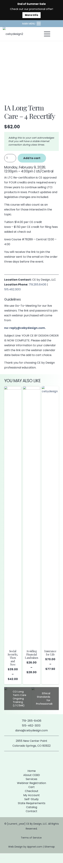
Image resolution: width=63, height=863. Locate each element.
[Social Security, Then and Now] (12, 516)
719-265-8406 (31, 721)
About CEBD (31, 775)
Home (31, 771)
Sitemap (49, 846)
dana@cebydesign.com (31, 730)
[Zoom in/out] (1, 853)
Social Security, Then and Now (13, 657)
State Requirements (31, 803)
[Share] (7, 853)
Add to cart (31, 158)
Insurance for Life (50, 652)
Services (31, 779)
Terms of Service (31, 837)
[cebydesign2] (13, 34)
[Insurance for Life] (50, 516)
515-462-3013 (31, 726)
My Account (31, 795)
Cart (31, 787)
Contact (31, 811)
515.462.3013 (12, 289)
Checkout (31, 791)
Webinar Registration (31, 783)
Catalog (31, 807)
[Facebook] (25, 759)
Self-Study (31, 799)
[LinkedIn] (37, 759)
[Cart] (56, 34)
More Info (31, 15)
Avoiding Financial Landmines (31, 654)
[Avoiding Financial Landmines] (31, 516)
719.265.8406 (37, 285)
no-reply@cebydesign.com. (25, 328)
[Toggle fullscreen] (4, 853)
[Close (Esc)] (9, 853)
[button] (31, 23)
